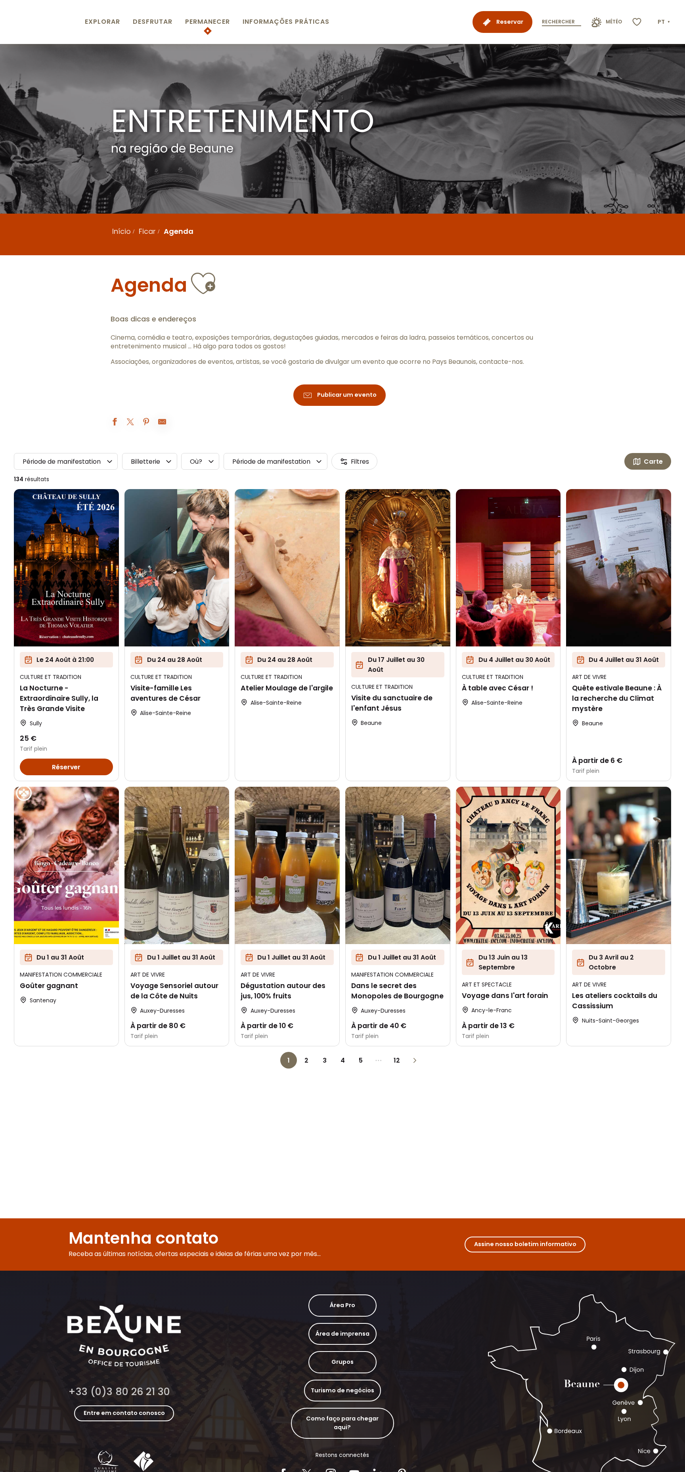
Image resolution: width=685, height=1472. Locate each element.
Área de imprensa (342, 1334)
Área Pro (342, 1305)
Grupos (342, 1362)
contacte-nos (501, 361)
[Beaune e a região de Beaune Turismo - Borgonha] (41, 22)
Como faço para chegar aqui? (342, 1423)
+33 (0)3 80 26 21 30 (119, 1392)
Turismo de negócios (342, 1390)
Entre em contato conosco (124, 1413)
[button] (664, 22)
